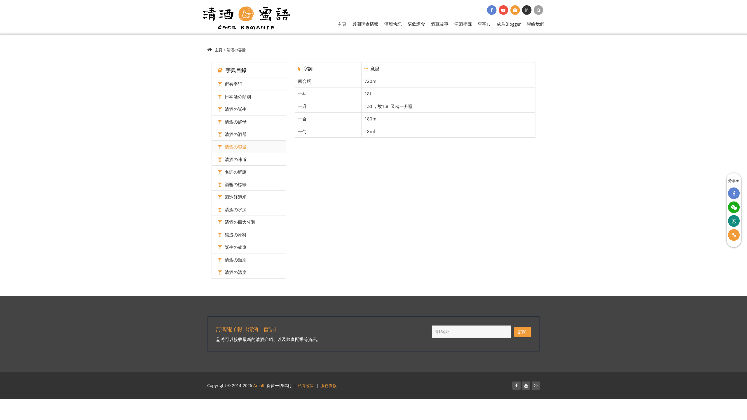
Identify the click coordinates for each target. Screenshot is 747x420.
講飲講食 (416, 24)
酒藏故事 (439, 24)
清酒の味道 (235, 159)
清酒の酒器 (235, 134)
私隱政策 (306, 385)
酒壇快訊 (393, 24)
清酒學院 (463, 24)
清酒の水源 (235, 209)
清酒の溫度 (235, 272)
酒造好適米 (235, 197)
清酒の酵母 (235, 122)
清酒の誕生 (235, 109)
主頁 (342, 24)
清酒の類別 (235, 259)
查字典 (484, 24)
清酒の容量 (235, 147)
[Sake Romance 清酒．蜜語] (246, 17)
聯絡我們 (535, 24)
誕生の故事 (235, 247)
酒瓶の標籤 (235, 184)
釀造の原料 (235, 234)
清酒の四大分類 (239, 222)
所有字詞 (233, 84)
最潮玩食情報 (365, 24)
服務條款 (328, 385)
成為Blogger (509, 24)
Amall (258, 385)
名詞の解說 (235, 172)
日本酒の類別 (237, 96)
